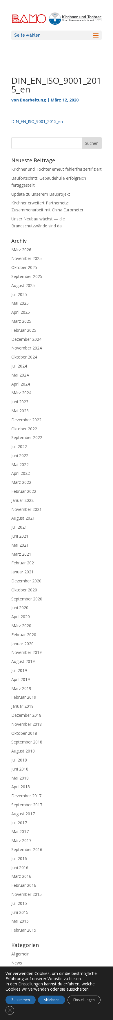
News (16, 963)
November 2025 (26, 258)
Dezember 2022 (26, 419)
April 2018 (20, 786)
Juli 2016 (19, 858)
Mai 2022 (20, 464)
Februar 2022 (23, 491)
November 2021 (26, 509)
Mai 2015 (20, 921)
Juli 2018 (19, 760)
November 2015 (26, 894)
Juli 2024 (19, 366)
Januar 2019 (22, 706)
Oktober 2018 (24, 733)
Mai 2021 (20, 545)
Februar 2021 (23, 563)
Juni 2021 (19, 536)
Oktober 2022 (24, 428)
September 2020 (26, 599)
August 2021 (23, 518)
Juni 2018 (19, 769)
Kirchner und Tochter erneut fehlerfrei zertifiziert (56, 169)
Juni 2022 (19, 455)
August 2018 (23, 751)
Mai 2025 (20, 303)
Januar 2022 (22, 500)
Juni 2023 (19, 401)
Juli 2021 (19, 527)
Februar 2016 (23, 885)
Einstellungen (30, 984)
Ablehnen (51, 999)
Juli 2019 (19, 670)
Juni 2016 (19, 867)
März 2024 (21, 392)
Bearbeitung (33, 100)
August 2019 (23, 661)
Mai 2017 (20, 831)
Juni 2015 (19, 912)
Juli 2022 (19, 446)
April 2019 (20, 679)
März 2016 (21, 876)
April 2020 (20, 616)
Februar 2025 (23, 330)
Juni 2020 (19, 607)
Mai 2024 (20, 375)
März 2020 (21, 625)
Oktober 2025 (24, 267)
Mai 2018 (20, 778)
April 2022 (20, 473)
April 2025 (20, 312)
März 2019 (21, 688)
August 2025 (23, 285)
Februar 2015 (23, 930)
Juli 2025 (19, 294)
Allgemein (20, 954)
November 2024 (26, 348)
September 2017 (26, 804)
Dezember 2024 (26, 339)
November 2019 (26, 652)
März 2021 (21, 554)
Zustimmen (20, 999)
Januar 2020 (22, 643)
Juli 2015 (19, 903)
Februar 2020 (23, 634)
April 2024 (20, 384)
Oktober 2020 (24, 590)
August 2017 (23, 813)
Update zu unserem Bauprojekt (40, 194)
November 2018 (26, 724)
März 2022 (21, 482)
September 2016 (26, 849)
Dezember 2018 (26, 715)
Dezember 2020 (26, 581)
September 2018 (26, 742)
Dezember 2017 (26, 795)
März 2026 (21, 249)
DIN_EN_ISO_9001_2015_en (37, 121)
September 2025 (26, 276)
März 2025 (21, 321)
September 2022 (26, 437)
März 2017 (21, 840)
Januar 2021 (22, 572)
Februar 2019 (23, 697)
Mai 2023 (20, 410)
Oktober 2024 (24, 357)
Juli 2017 (19, 822)
